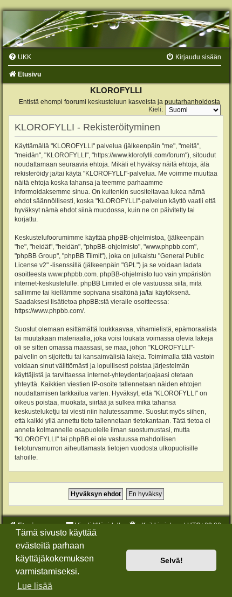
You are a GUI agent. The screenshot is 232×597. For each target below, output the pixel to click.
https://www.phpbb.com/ (49, 311)
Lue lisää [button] (34, 586)
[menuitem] (19, 57)
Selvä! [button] (171, 560)
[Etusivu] (116, 29)
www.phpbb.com (72, 274)
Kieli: (155, 109)
